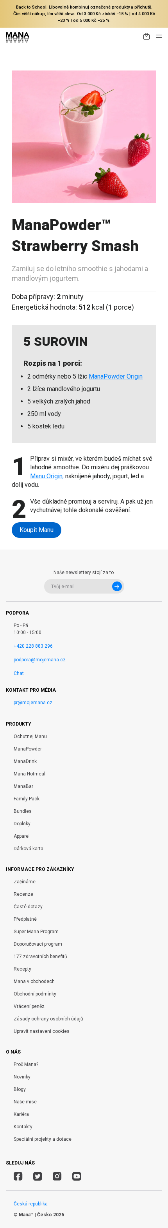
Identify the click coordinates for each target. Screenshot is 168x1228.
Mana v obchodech (34, 981)
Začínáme (25, 881)
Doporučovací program (38, 944)
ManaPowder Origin (116, 376)
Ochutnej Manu (30, 736)
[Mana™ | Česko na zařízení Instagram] (57, 1177)
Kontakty (23, 1126)
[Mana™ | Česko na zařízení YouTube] (76, 1177)
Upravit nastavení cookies (42, 1031)
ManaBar (23, 786)
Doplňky (22, 823)
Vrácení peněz (29, 1006)
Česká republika (31, 1204)
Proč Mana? (26, 1064)
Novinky (22, 1077)
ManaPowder (28, 749)
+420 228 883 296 (33, 646)
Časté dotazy (28, 906)
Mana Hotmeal (29, 774)
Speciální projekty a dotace (42, 1139)
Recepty (22, 969)
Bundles (23, 811)
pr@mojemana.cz (33, 702)
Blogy (20, 1089)
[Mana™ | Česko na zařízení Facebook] (18, 1177)
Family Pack (26, 799)
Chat (19, 673)
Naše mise (25, 1102)
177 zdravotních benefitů (40, 956)
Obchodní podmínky (35, 994)
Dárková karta (28, 848)
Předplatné (25, 919)
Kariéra (21, 1114)
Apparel (22, 836)
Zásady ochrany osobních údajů (48, 1019)
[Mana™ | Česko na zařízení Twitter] (37, 1177)
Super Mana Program (36, 931)
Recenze (23, 894)
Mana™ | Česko (35, 1214)
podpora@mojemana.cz (40, 659)
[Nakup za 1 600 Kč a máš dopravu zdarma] (146, 37)
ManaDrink (25, 761)
